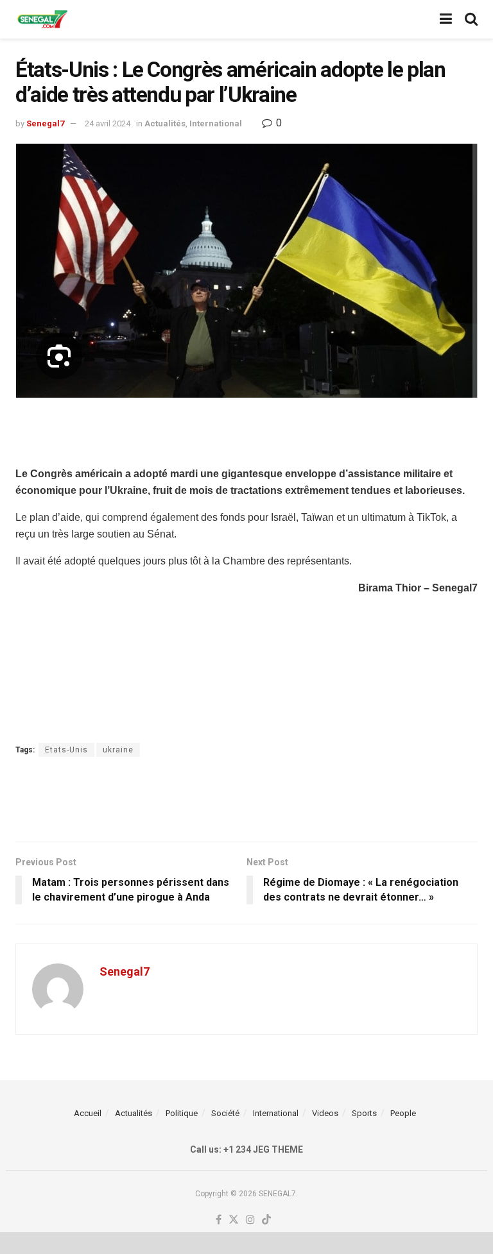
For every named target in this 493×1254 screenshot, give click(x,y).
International (215, 123)
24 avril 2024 (107, 123)
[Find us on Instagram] (250, 1220)
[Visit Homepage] (42, 20)
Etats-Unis (66, 749)
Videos (325, 1113)
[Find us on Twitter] (234, 1220)
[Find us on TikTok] (266, 1220)
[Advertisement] (246, 430)
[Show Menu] (446, 19)
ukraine (118, 749)
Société (225, 1113)
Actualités (165, 123)
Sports (364, 1113)
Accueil (87, 1113)
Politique (182, 1113)
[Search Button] (471, 19)
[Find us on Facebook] (218, 1220)
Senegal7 (45, 123)
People (403, 1113)
